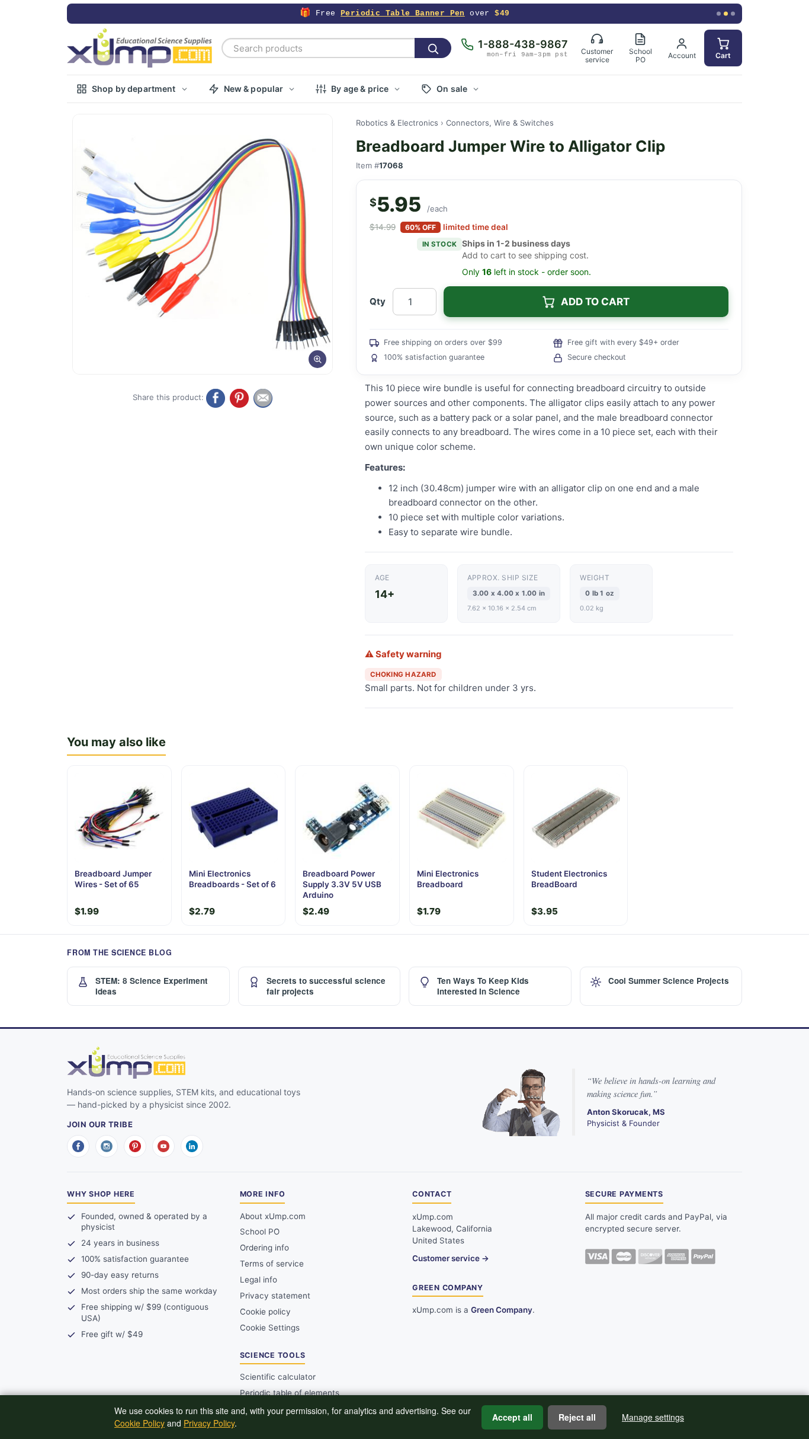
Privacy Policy (209, 1423)
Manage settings (653, 1417)
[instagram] (106, 1146)
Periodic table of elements (289, 1393)
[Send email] (262, 398)
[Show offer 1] (719, 14)
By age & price (360, 89)
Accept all (512, 1417)
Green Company (501, 1310)
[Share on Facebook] (215, 398)
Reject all (577, 1417)
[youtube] (163, 1146)
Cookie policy (265, 1311)
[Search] (433, 48)
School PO (260, 1231)
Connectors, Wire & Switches (500, 122)
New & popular (254, 89)
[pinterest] (135, 1146)
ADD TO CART (595, 302)
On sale (451, 89)
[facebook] (78, 1146)
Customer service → (450, 1258)
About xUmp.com (273, 1216)
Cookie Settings (270, 1327)
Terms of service (272, 1263)
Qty (378, 301)
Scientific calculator (278, 1377)
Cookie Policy (139, 1423)
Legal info (258, 1279)
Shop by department (134, 89)
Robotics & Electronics (397, 122)
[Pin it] (239, 398)
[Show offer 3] (733, 14)
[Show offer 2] (726, 14)
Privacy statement (275, 1295)
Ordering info (264, 1247)
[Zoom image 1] (202, 244)
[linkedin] (192, 1146)
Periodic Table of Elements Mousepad (400, 13)
